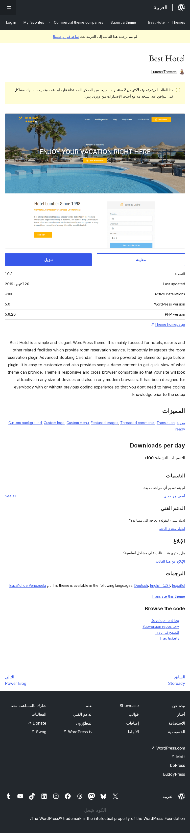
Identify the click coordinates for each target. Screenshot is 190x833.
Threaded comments (137, 423)
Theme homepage (170, 324)
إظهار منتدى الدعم (172, 529)
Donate (37, 723)
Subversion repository (160, 626)
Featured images (104, 423)
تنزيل (48, 259)
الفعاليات (38, 714)
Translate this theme (168, 596)
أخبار (181, 714)
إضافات (132, 723)
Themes (178, 22)
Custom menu (78, 423)
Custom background (25, 423)
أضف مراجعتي (174, 496)
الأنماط (133, 731)
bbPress (177, 765)
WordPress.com (168, 748)
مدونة (181, 423)
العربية (168, 796)
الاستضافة (176, 723)
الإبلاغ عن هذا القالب (170, 561)
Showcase (129, 705)
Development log (165, 620)
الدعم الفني (83, 714)
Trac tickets (169, 638)
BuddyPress (174, 774)
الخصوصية (176, 731)
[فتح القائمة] (8, 7)
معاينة (141, 259)
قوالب (134, 714)
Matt (178, 756)
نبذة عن (178, 705)
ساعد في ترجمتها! (66, 36)
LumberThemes (164, 72)
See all (10, 496)
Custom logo (54, 423)
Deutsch (141, 585)
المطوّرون (84, 723)
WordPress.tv (78, 731)
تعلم (89, 705)
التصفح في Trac (167, 632)
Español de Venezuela (27, 585)
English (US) (160, 585)
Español (178, 585)
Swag (38, 731)
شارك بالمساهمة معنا (28, 705)
